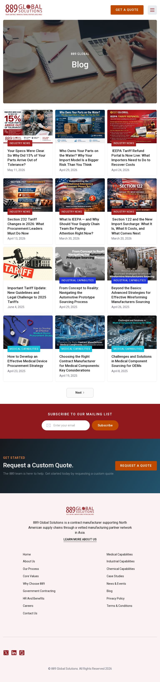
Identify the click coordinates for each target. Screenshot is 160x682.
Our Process (31, 568)
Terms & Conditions (119, 605)
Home (27, 554)
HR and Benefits (33, 598)
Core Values (31, 576)
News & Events (116, 583)
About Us (29, 561)
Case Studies (115, 576)
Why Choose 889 (34, 583)
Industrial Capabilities (77, 280)
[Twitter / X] (6, 653)
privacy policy (116, 598)
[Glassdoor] (22, 653)
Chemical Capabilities (121, 568)
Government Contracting (39, 591)
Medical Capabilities (24, 348)
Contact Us (30, 613)
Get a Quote (127, 10)
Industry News (20, 143)
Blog (109, 591)
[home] (23, 10)
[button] (152, 10)
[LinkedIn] (14, 653)
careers (28, 605)
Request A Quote (136, 466)
